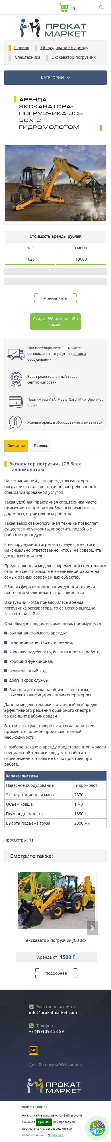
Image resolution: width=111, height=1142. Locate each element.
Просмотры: (19, 840)
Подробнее (55, 1135)
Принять (44, 1122)
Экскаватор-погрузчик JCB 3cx (56, 940)
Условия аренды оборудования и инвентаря (64, 422)
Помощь (41, 445)
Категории (52, 77)
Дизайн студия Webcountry (55, 1064)
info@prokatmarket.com (53, 1009)
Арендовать (55, 298)
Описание (16, 445)
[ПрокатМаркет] (55, 29)
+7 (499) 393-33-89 (46, 1028)
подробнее (56, 973)
